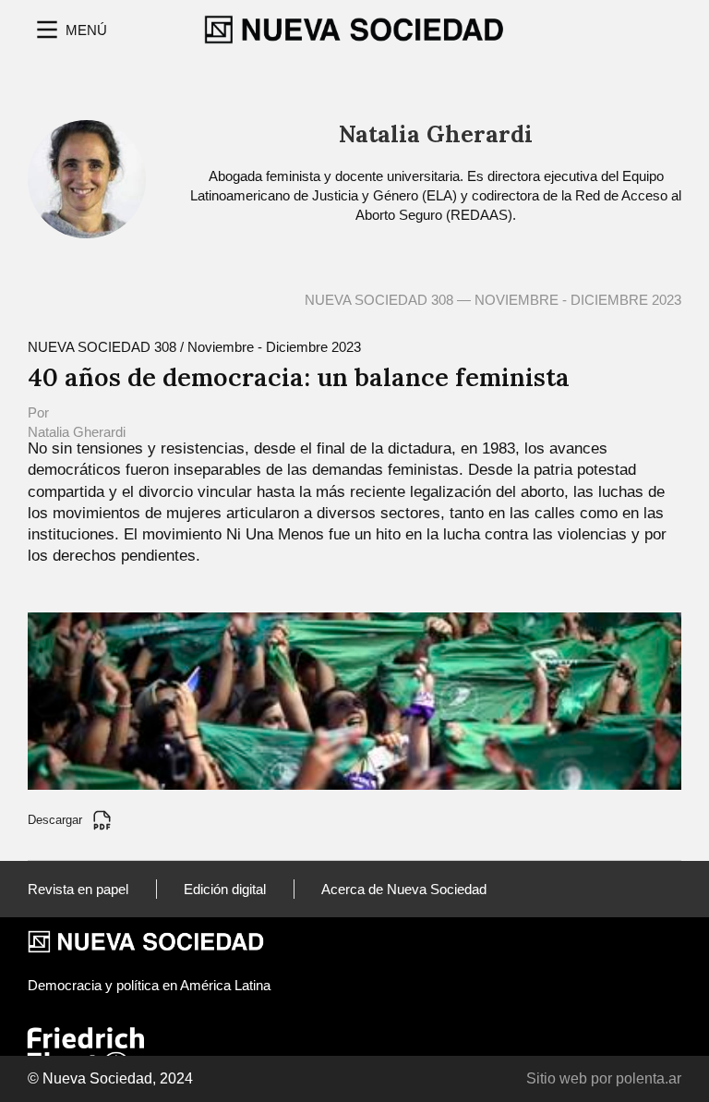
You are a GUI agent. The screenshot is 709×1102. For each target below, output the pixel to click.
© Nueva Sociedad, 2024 (110, 1078)
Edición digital (225, 889)
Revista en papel (78, 889)
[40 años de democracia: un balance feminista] (354, 700)
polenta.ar (648, 1078)
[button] (70, 29)
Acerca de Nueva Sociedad (404, 889)
